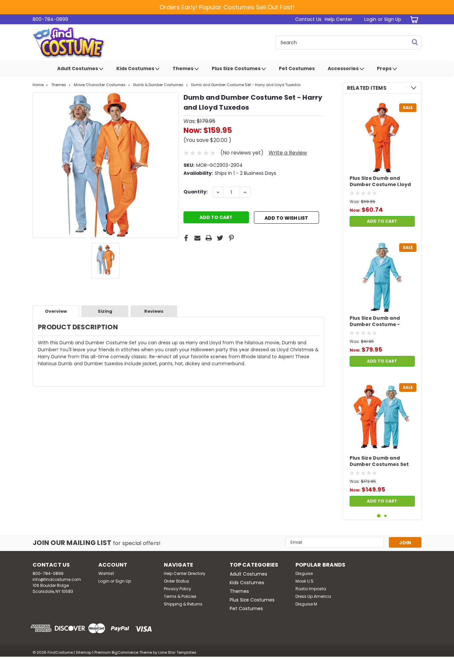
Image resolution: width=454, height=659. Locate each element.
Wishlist (106, 573)
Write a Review (288, 153)
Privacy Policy (177, 589)
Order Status (176, 581)
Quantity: (195, 191)
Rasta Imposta (310, 589)
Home (38, 84)
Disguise (304, 573)
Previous (406, 87)
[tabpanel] (382, 164)
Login (370, 19)
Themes (183, 68)
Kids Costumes (135, 68)
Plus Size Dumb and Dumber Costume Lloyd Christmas (380, 181)
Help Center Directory (184, 573)
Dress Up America (313, 596)
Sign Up (392, 19)
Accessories (344, 68)
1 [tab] (379, 516)
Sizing (105, 311)
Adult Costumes (78, 68)
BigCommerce (125, 652)
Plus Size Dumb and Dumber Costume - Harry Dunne (375, 321)
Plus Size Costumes (237, 68)
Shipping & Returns (183, 604)
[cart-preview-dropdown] (412, 19)
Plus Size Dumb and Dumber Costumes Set (379, 461)
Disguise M (306, 604)
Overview (56, 311)
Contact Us (308, 19)
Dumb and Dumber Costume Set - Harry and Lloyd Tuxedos (246, 84)
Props (385, 68)
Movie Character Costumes (100, 84)
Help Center (338, 19)
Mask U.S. (304, 581)
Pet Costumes (297, 68)
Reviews (154, 311)
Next (413, 87)
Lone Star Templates (177, 652)
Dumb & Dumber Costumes (158, 84)
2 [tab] (385, 516)
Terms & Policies (180, 596)
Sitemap (83, 652)
